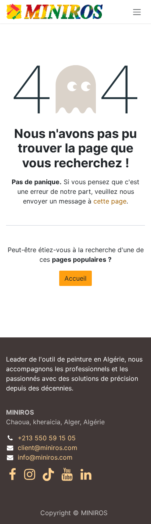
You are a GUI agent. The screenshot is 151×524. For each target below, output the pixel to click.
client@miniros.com (47, 448)
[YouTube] (67, 474)
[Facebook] (12, 474)
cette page (109, 201)
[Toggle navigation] (137, 11)
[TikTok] (48, 474)
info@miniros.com (45, 457)
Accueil (75, 278)
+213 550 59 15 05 (47, 438)
